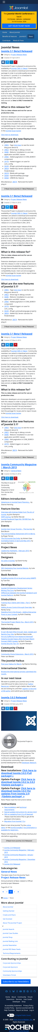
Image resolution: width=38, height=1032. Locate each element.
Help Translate (9, 1010)
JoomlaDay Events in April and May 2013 (15, 541)
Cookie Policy (9, 1008)
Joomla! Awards (8, 929)
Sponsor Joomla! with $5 (25, 1008)
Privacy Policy (28, 1005)
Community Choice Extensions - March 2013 (17, 654)
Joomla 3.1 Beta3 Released (16, 51)
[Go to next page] (14, 892)
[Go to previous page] (7, 892)
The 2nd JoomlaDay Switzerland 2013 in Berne (18, 534)
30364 (6, 178)
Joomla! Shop (7, 937)
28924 (6, 168)
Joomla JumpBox (17, 828)
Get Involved (7, 919)
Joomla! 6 (22, 36)
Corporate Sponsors (10, 967)
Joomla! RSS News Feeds (12, 949)
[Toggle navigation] (4, 2)
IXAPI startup (6, 517)
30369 (6, 176)
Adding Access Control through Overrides (16, 607)
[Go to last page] (18, 892)
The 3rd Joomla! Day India (10, 538)
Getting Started (8, 911)
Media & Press (18, 40)
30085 (6, 152)
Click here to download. (10, 135)
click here (17, 145)
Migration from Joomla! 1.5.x (14, 821)
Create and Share (9, 915)
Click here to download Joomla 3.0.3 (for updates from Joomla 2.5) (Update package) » (18, 792)
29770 (6, 161)
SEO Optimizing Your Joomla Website (14, 568)
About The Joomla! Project (12, 923)
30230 (6, 166)
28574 (14, 182)
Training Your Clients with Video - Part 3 (15, 603)
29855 (6, 145)
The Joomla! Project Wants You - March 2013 (17, 622)
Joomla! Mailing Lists (10, 941)
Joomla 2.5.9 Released (12, 848)
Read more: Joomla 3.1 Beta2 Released (19, 327)
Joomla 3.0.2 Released (12, 864)
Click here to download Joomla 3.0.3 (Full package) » (18, 773)
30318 (6, 173)
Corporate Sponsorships (12, 963)
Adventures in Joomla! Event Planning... (15, 502)
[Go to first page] (3, 892)
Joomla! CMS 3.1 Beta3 (19, 68)
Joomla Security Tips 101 (10, 644)
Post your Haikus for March (11, 664)
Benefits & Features (9, 36)
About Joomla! (15, 32)
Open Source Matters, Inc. (23, 1020)
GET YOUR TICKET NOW (19, 26)
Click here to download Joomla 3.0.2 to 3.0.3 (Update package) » (18, 782)
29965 (6, 157)
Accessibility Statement (13, 1005)
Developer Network (29, 763)
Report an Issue (22, 1010)
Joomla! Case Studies (10, 933)
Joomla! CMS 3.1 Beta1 (19, 351)
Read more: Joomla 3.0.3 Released (19, 841)
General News (16, 471)
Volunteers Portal (9, 975)
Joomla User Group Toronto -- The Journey (16, 529)
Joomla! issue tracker (13, 131)
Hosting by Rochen (19, 1031)
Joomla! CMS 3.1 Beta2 (19, 213)
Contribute (6, 40)
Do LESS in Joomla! (8, 561)
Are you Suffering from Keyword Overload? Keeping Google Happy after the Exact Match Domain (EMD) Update (17, 638)
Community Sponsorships (12, 971)
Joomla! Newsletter (10, 945)
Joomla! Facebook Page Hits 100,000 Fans (16, 519)
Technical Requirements (11, 953)
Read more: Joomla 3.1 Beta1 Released (19, 457)
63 (11, 892)
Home (4, 32)
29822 (6, 150)
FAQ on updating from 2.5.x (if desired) (18, 814)
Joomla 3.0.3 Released (14, 697)
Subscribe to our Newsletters (16, 981)
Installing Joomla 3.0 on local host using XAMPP (18, 578)
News (31, 36)
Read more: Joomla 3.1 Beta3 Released (19, 189)
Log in (31, 1010)
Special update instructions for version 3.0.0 (20, 812)
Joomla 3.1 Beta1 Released (16, 333)
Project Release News (19, 55)
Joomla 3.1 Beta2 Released (16, 196)
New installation (10, 807)
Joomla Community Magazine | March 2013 (19, 466)
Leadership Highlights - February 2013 (15, 551)
